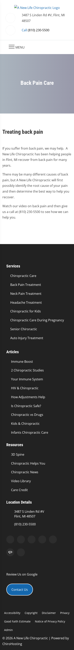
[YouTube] (53, 539)
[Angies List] (10, 552)
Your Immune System (27, 379)
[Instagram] (42, 539)
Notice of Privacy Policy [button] (50, 621)
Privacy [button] (64, 613)
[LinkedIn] (21, 552)
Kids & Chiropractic (25, 423)
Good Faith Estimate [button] (17, 621)
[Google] (10, 539)
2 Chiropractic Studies (27, 370)
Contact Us (19, 589)
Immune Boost (22, 361)
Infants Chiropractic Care (29, 432)
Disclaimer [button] (49, 613)
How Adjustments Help (28, 397)
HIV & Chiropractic (24, 388)
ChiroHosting (12, 644)
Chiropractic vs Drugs (27, 414)
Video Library (21, 481)
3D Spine (17, 454)
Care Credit (19, 490)
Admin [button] (8, 630)
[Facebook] (21, 539)
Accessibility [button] (12, 613)
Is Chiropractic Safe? (26, 406)
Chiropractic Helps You (28, 463)
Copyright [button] (31, 613)
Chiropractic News (24, 472)
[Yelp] (32, 539)
